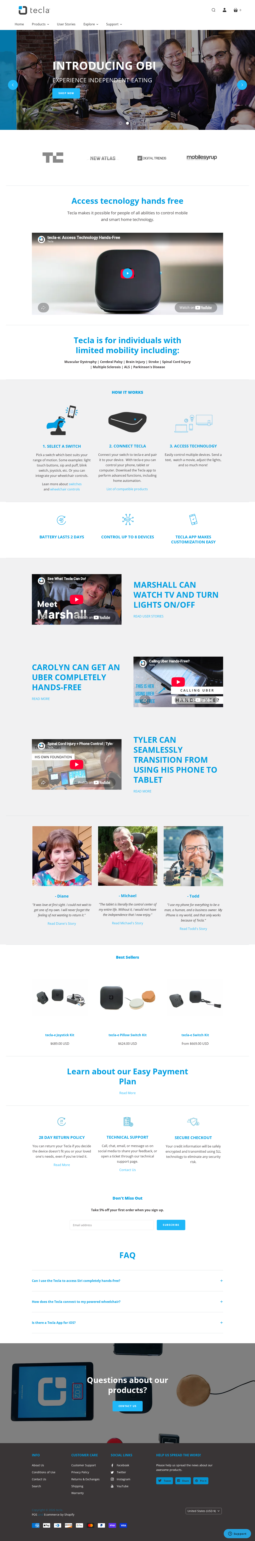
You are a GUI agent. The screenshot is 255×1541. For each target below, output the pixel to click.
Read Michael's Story (127, 923)
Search (36, 1486)
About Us (38, 1465)
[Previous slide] (13, 85)
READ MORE (41, 699)
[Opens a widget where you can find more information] (237, 1534)
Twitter (121, 1472)
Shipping (77, 1486)
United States (201, 1511)
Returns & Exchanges (85, 1479)
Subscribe (171, 1225)
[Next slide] (242, 85)
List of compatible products (128, 489)
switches (75, 484)
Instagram (123, 1479)
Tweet (167, 1480)
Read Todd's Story (193, 929)
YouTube (122, 1486)
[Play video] (127, 273)
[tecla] (34, 10)
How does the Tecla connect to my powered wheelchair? (76, 1301)
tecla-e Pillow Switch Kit (128, 1035)
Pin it (202, 1480)
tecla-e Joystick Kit (59, 1035)
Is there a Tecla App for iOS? (54, 1322)
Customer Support (83, 1465)
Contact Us (127, 1170)
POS (34, 1514)
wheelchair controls (65, 489)
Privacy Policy (80, 1472)
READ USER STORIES (148, 616)
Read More (127, 1093)
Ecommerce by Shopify (59, 1514)
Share (185, 1480)
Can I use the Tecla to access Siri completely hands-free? (76, 1281)
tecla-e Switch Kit (195, 1035)
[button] (40, 24)
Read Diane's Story (62, 923)
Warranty (77, 1493)
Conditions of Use (43, 1472)
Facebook (123, 1465)
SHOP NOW (50, 93)
